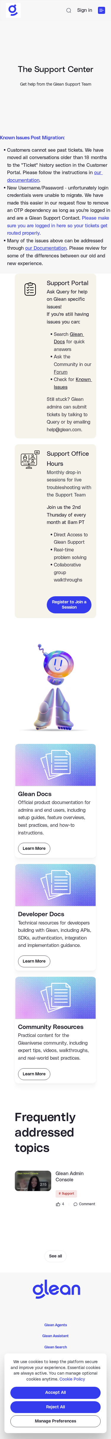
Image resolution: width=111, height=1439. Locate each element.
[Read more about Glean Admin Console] (33, 1181)
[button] (68, 10)
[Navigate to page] (56, 1288)
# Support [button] (66, 1193)
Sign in (84, 10)
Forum (60, 372)
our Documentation (46, 248)
